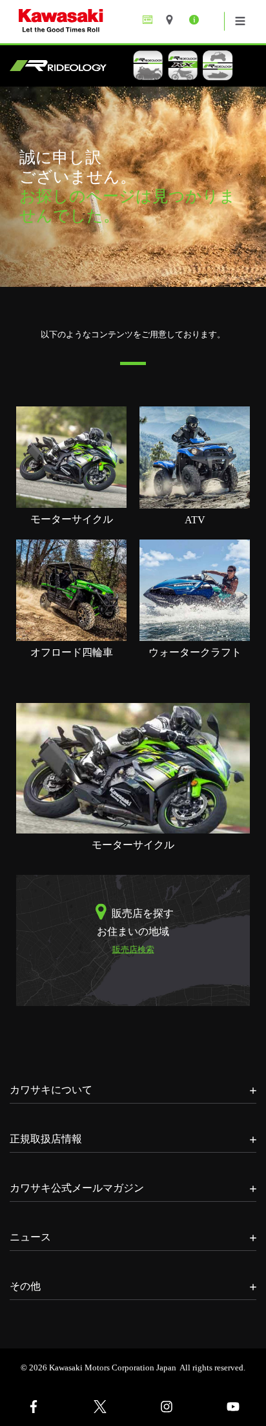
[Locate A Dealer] (174, 20)
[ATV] (194, 456)
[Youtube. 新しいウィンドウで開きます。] (232, 1406)
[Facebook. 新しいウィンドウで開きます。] (33, 1406)
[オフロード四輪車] (71, 589)
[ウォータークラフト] (194, 589)
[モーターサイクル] (71, 456)
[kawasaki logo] (106, 21)
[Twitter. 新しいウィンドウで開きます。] (99, 1406)
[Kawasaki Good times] (151, 20)
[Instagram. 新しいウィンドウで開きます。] (166, 1406)
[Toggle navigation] (240, 21)
